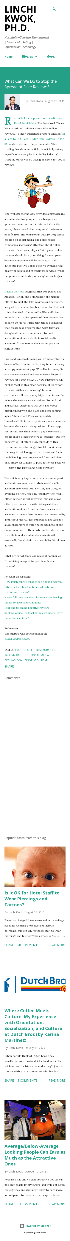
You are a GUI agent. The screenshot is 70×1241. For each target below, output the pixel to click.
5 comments (28, 1080)
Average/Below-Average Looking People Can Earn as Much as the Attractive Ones (35, 1155)
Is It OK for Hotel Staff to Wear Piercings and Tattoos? (32, 899)
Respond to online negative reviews (26, 607)
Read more (57, 945)
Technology (13, 660)
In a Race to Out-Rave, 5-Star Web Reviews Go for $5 (34, 139)
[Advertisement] (35, 801)
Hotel (30, 650)
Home (8, 56)
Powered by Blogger (37, 1225)
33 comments (28, 1204)
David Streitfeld (24, 123)
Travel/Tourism (35, 660)
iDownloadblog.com (16, 638)
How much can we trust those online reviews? (33, 581)
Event (19, 650)
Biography (29, 56)
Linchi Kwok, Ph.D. (20, 18)
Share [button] (9, 666)
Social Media (40, 655)
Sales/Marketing (16, 655)
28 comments (28, 945)
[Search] (54, 6)
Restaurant (45, 650)
